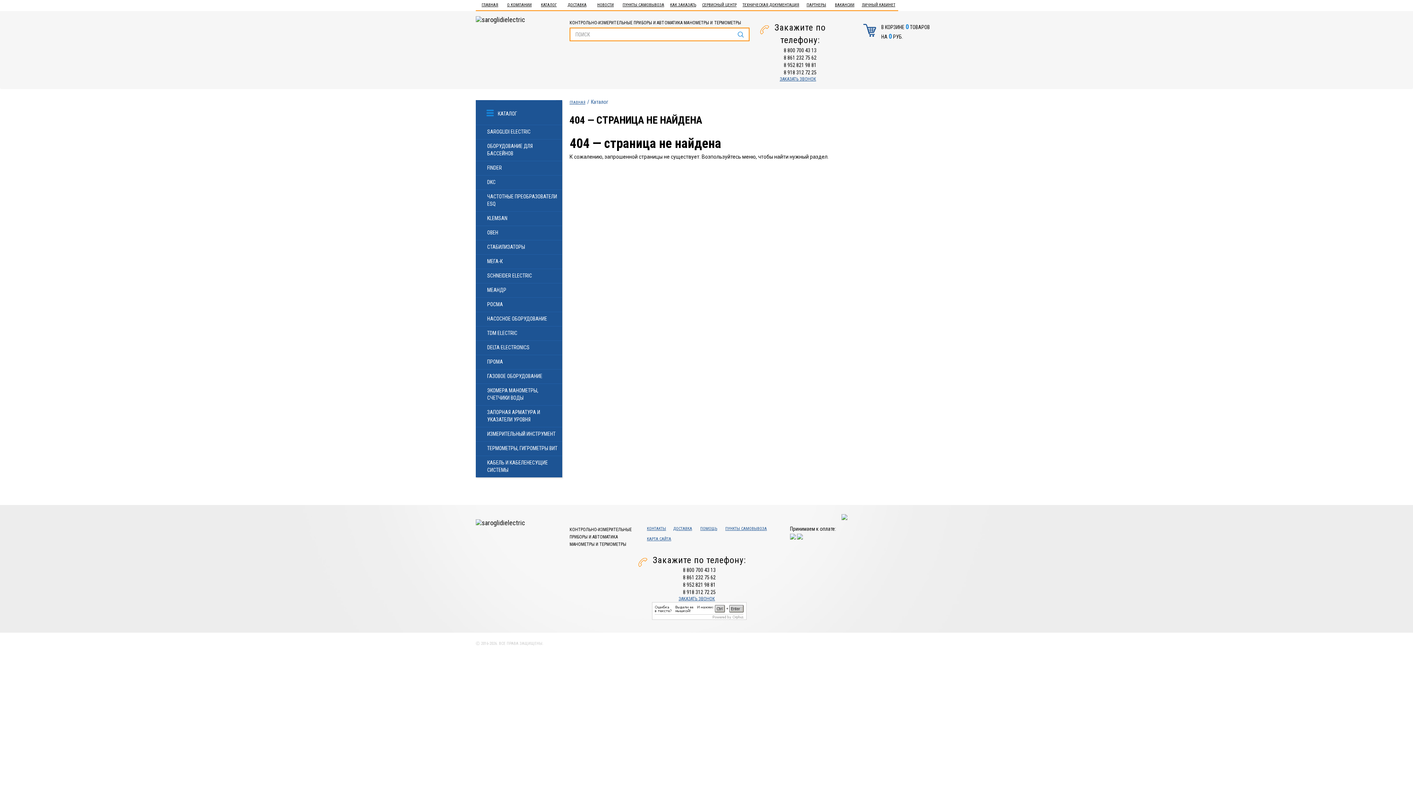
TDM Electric (502, 333)
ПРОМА (495, 362)
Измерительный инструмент (521, 434)
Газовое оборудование (514, 376)
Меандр (496, 290)
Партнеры (816, 5)
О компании (519, 5)
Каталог (549, 5)
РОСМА (495, 304)
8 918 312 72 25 (800, 72)
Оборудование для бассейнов (510, 149)
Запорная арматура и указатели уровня (513, 416)
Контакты (656, 528)
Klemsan (497, 218)
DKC (491, 182)
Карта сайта (659, 539)
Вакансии (844, 5)
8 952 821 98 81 (800, 65)
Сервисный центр (719, 5)
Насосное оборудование (517, 319)
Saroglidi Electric (509, 132)
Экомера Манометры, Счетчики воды (512, 394)
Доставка (577, 5)
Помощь (708, 528)
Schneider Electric (509, 276)
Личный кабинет (878, 5)
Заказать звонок (798, 79)
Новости (605, 5)
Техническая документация (771, 5)
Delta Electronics (508, 347)
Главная (490, 5)
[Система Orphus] (699, 611)
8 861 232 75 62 (800, 58)
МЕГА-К (495, 261)
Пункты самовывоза (643, 5)
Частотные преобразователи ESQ (522, 200)
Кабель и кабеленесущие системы (517, 466)
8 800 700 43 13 (800, 50)
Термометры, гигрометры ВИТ (522, 448)
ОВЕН (492, 233)
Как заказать (683, 5)
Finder (494, 168)
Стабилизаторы (506, 247)
